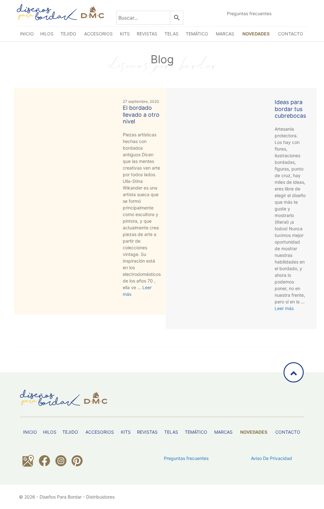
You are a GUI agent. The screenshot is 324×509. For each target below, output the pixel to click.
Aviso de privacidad (271, 458)
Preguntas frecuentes (249, 13)
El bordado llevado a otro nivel (141, 114)
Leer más (284, 308)
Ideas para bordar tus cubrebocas (290, 109)
